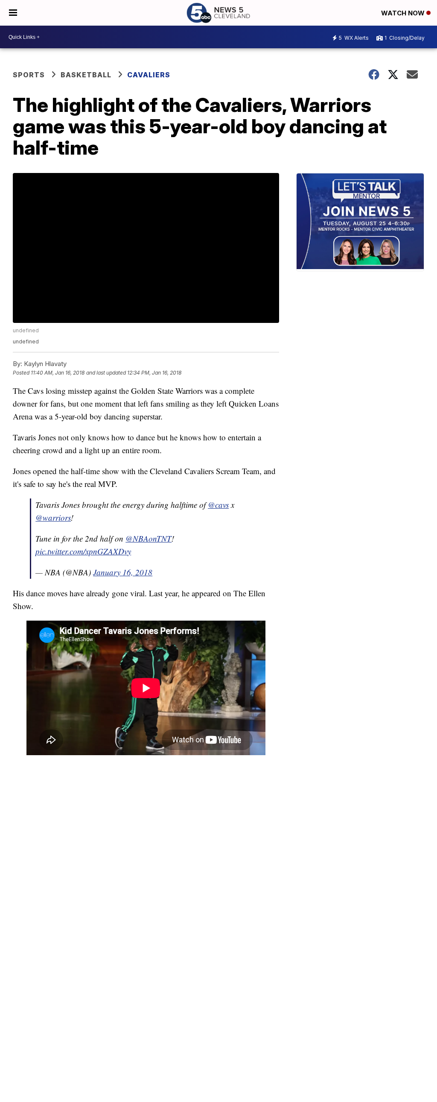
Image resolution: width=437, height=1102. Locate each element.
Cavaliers (148, 74)
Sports (29, 74)
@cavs (218, 504)
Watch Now (403, 13)
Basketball (86, 74)
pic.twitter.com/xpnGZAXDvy (83, 551)
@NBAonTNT (148, 538)
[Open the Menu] (13, 13)
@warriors (53, 517)
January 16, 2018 (122, 572)
